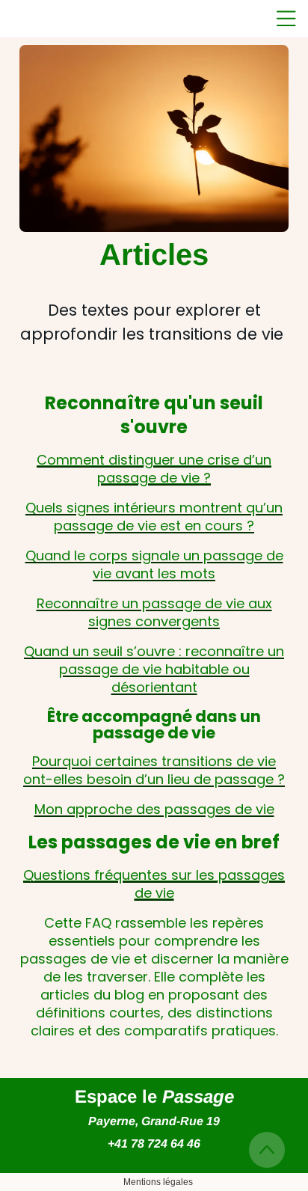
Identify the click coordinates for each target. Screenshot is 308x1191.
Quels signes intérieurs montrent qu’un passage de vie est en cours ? (154, 516)
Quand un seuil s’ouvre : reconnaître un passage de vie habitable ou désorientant (154, 669)
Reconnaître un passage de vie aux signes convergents (154, 612)
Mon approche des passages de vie (154, 809)
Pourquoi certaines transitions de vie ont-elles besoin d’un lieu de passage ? (154, 770)
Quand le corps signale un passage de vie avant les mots (154, 564)
